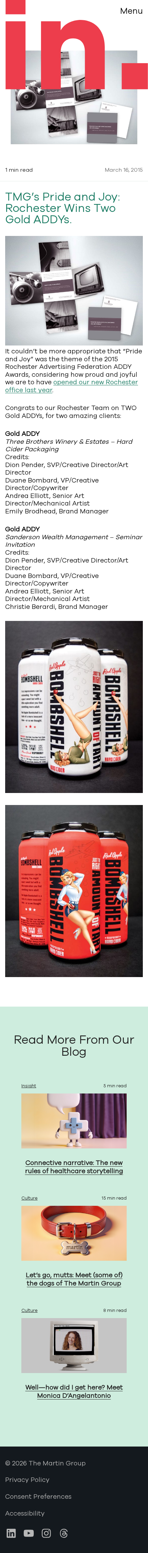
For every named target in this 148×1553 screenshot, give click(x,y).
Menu (131, 11)
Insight (28, 1086)
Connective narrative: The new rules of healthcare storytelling (74, 1167)
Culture (29, 1198)
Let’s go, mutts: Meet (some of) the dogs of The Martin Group (74, 1279)
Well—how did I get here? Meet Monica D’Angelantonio (74, 1391)
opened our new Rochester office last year (71, 386)
